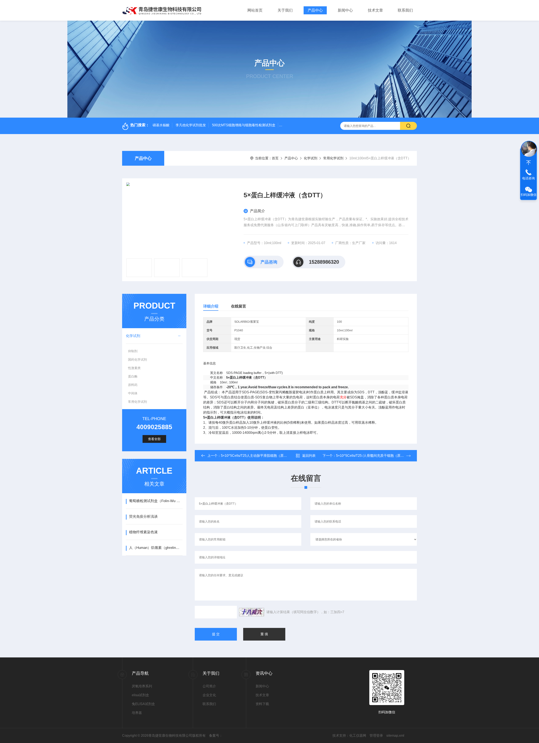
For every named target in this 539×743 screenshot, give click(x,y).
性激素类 (134, 368)
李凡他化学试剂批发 (191, 125)
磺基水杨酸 (161, 125)
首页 (275, 158)
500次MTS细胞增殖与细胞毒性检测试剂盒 (243, 125)
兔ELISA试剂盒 (143, 704)
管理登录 (376, 735)
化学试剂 (310, 158)
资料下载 (262, 704)
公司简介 (209, 686)
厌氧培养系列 (142, 686)
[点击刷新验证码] (251, 612)
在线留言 (238, 306)
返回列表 (309, 455)
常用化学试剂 (333, 158)
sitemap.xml (395, 735)
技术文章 (375, 10)
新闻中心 (345, 10)
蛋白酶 (132, 376)
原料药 (132, 385)
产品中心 (315, 10)
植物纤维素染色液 (143, 532)
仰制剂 (132, 351)
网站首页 (255, 10)
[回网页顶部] (528, 163)
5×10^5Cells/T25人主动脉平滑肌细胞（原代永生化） (260, 455)
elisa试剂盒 (140, 695)
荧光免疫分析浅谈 (143, 517)
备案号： (216, 735)
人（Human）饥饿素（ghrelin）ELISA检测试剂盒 (155, 548)
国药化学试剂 (137, 359)
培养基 (137, 713)
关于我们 (285, 10)
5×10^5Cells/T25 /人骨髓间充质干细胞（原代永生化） (376, 455)
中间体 (132, 393)
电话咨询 (528, 178)
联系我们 (405, 10)
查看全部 (154, 439)
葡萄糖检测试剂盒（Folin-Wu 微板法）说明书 (155, 501)
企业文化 (209, 695)
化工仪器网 (357, 735)
